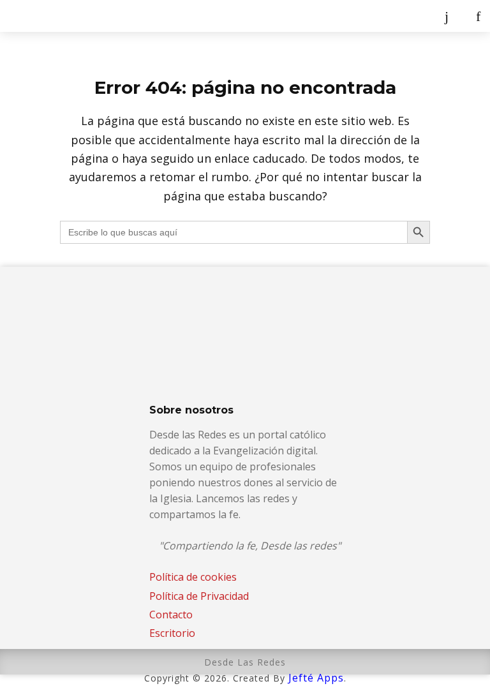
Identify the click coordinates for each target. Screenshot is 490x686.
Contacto (171, 615)
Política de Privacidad (199, 596)
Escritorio (172, 633)
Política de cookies (193, 577)
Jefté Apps (316, 678)
